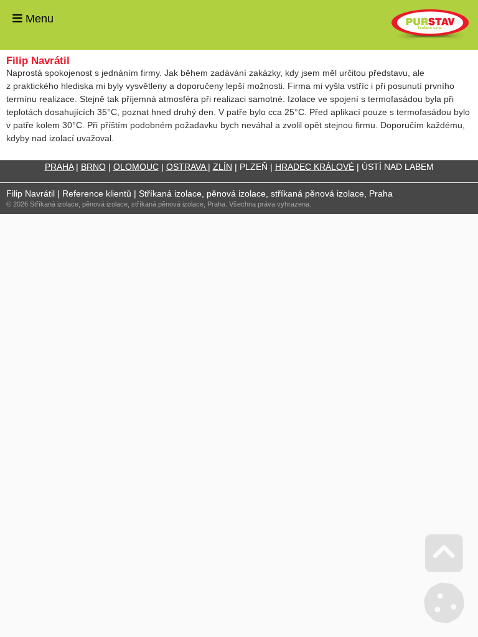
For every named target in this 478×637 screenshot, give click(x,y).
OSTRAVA (187, 167)
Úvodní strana (430, 24)
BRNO (93, 167)
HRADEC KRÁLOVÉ (314, 167)
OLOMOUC (136, 167)
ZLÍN (222, 167)
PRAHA (59, 167)
